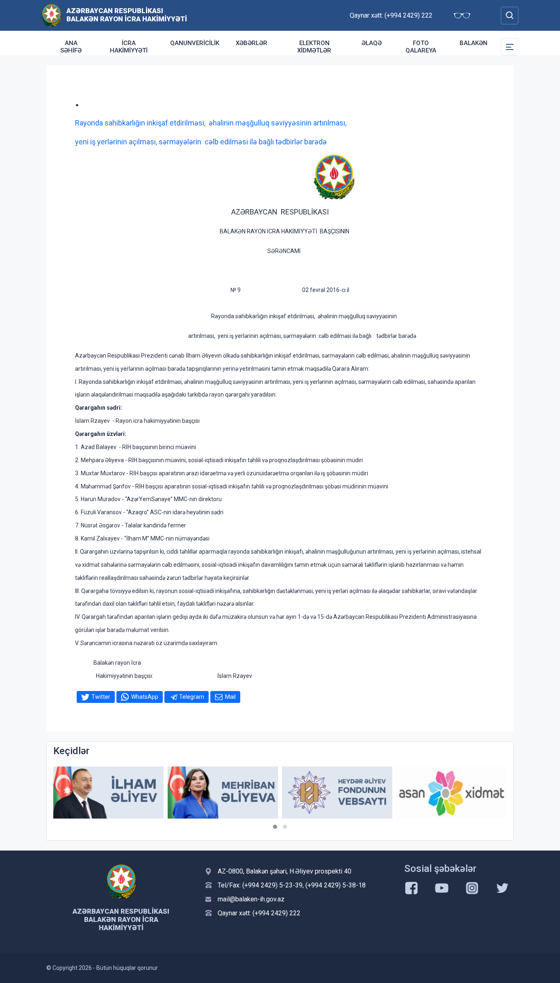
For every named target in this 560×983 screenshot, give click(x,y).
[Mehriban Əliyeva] (223, 792)
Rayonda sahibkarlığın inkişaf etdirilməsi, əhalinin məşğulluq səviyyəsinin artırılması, (210, 123)
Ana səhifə (71, 46)
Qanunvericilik (194, 43)
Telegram (191, 696)
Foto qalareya (420, 46)
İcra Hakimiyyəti (129, 46)
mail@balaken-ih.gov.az (251, 899)
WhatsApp (144, 696)
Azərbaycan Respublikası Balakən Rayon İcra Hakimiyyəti (126, 15)
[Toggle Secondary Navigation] (510, 47)
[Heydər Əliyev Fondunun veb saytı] (337, 792)
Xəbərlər (251, 43)
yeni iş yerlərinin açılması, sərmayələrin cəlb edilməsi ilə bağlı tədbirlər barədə (201, 141)
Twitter (100, 696)
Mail (230, 696)
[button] (275, 827)
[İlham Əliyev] (108, 792)
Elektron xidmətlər (314, 46)
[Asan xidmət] (451, 792)
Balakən (473, 43)
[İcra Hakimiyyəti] (51, 15)
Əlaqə (372, 43)
